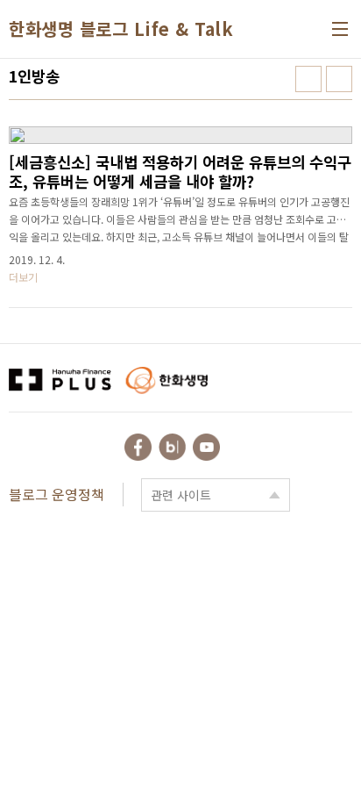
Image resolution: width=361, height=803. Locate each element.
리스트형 (339, 79)
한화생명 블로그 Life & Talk (121, 29)
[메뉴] (340, 29)
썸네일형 (308, 79)
